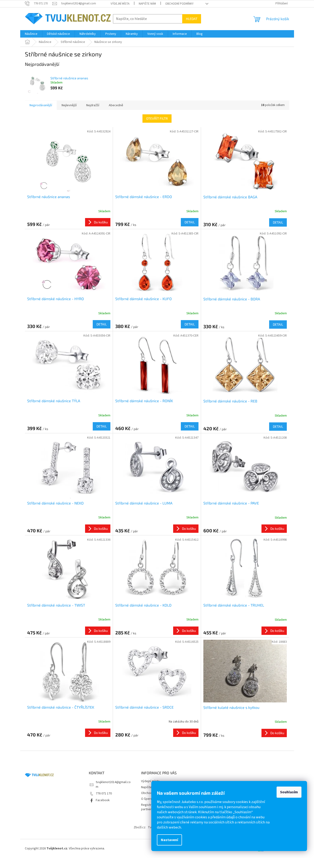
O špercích (148, 799)
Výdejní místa (120, 4)
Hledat (191, 19)
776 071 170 (104, 793)
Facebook (103, 800)
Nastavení (169, 839)
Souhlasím (289, 792)
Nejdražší (92, 105)
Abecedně (116, 105)
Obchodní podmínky (179, 4)
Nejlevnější (69, 105)
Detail (190, 222)
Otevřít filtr (157, 118)
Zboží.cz (139, 827)
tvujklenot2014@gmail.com (113, 784)
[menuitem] (31, 34)
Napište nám (147, 4)
